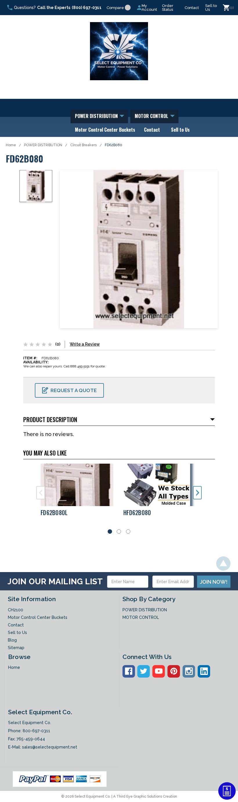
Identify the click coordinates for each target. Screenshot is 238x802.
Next (197, 492)
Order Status (167, 7)
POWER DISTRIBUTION (97, 115)
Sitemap (16, 647)
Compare (115, 8)
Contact (192, 8)
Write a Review (85, 344)
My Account (149, 7)
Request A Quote (74, 390)
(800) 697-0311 (87, 7)
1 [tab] (110, 531)
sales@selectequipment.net (49, 747)
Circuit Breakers (83, 145)
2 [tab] (119, 531)
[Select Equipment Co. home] (119, 51)
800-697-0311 (36, 730)
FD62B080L (54, 512)
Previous (40, 492)
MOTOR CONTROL (152, 115)
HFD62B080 (137, 512)
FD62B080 (113, 145)
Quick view (77, 485)
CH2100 (15, 610)
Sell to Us (211, 7)
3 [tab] (128, 531)
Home (11, 145)
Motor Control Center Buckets (105, 129)
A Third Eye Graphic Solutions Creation (145, 796)
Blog (12, 640)
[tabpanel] (77, 492)
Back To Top (223, 563)
